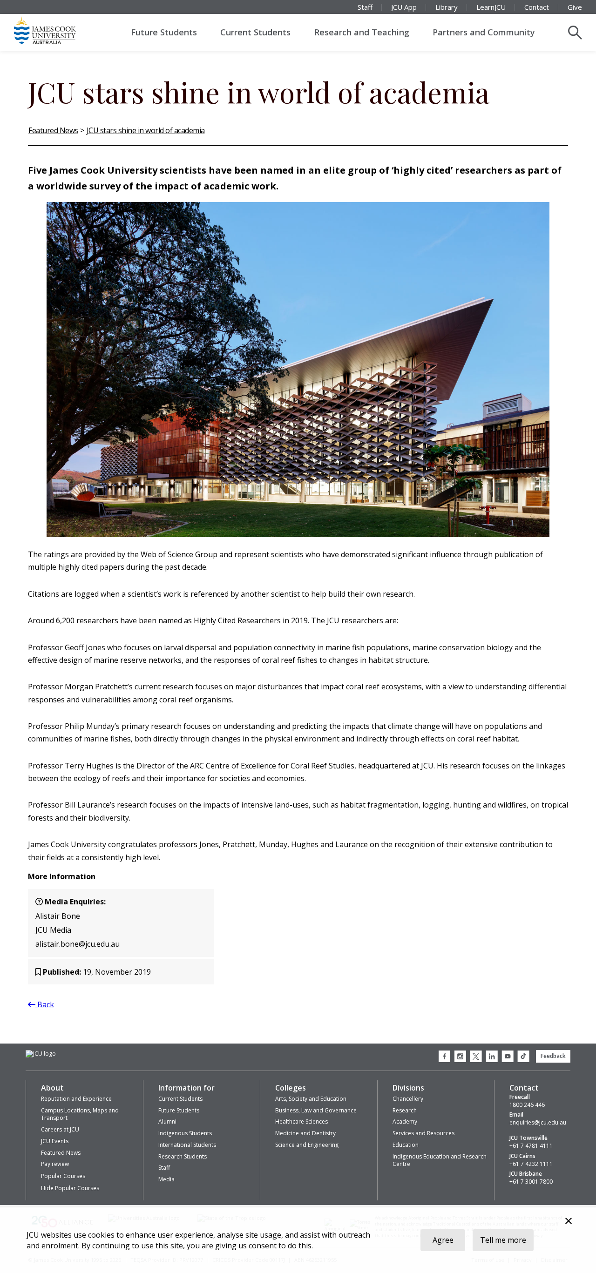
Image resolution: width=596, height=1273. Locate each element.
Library (446, 7)
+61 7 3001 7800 (531, 1181)
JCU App (404, 7)
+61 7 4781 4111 (531, 1146)
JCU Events (54, 1141)
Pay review (55, 1164)
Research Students (182, 1156)
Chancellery (408, 1099)
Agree (443, 1240)
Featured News (53, 130)
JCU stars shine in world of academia (146, 130)
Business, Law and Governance (316, 1110)
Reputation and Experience (76, 1099)
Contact (536, 7)
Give (575, 7)
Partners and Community (484, 32)
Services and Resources (423, 1133)
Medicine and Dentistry (305, 1133)
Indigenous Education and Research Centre (440, 1160)
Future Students (164, 32)
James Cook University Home (56, 30)
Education (406, 1145)
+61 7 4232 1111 (531, 1164)
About (52, 1088)
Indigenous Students (185, 1133)
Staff (365, 7)
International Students (187, 1145)
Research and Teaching (361, 32)
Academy (405, 1121)
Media (166, 1179)
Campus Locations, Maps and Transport (80, 1114)
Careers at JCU (60, 1129)
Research (405, 1110)
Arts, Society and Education (310, 1099)
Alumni (167, 1121)
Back (44, 1004)
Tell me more (503, 1240)
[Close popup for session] (568, 1222)
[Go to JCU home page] (41, 1054)
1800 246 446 (527, 1105)
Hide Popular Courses (70, 1188)
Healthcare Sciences (301, 1121)
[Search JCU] (575, 33)
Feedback (553, 1056)
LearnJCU (491, 7)
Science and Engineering (307, 1145)
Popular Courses (63, 1176)
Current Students (255, 32)
